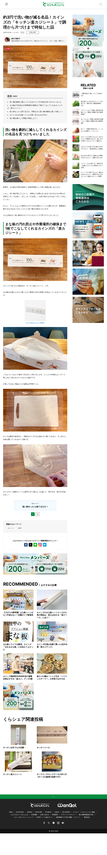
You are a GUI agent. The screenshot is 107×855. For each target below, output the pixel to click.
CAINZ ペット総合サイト (44, 817)
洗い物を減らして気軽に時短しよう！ (24, 118)
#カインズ (11, 528)
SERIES (29, 812)
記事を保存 (32, 32)
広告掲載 (34, 814)
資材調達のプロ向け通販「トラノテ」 (68, 817)
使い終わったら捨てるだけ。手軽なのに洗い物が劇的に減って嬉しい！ (36, 111)
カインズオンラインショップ (23, 817)
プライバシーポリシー (68, 814)
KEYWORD (66, 812)
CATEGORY (20, 812)
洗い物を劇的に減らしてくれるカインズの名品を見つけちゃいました (35, 102)
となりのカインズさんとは (19, 814)
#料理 (20, 528)
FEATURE (38, 812)
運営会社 (87, 817)
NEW (11, 812)
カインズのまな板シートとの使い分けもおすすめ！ (29, 115)
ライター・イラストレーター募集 (84, 812)
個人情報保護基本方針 (86, 814)
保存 (8, 48)
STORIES (48, 812)
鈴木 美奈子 (15, 38)
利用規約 (55, 814)
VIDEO (57, 812)
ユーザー (16, 32)
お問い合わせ (44, 814)
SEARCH (101, 4)
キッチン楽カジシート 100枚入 (35, 322)
